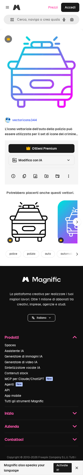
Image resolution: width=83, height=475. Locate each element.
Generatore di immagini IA (23, 356)
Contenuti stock (16, 373)
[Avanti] (77, 222)
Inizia (9, 413)
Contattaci (14, 439)
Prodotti (12, 337)
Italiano (41, 318)
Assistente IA (14, 351)
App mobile (13, 396)
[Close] (76, 468)
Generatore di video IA (21, 362)
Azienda (12, 426)
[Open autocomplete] (10, 19)
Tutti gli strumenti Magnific (24, 401)
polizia (31, 254)
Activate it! (62, 468)
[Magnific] (41, 280)
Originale (30, 39)
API (7, 390)
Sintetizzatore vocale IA (22, 368)
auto (48, 254)
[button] (41, 317)
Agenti (13, 384)
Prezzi (53, 7)
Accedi (70, 7)
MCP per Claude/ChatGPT (28, 379)
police (13, 254)
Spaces (10, 345)
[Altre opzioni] (68, 176)
